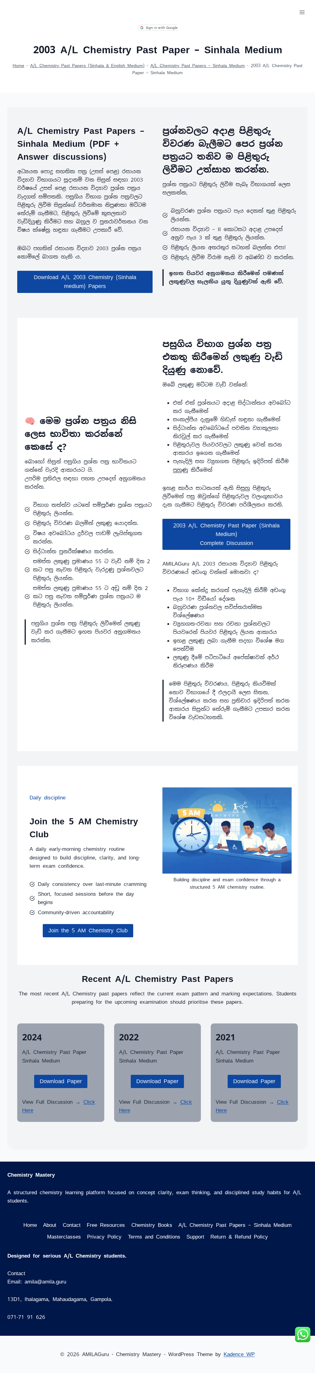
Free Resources (106, 1225)
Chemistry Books (151, 1225)
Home (18, 65)
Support (195, 1236)
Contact (72, 1225)
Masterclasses (64, 1236)
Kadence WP (239, 1354)
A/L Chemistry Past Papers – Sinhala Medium (197, 65)
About (49, 1225)
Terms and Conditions (154, 1236)
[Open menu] (302, 12)
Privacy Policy (104, 1236)
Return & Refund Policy (239, 1236)
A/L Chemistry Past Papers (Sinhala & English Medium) (87, 65)
